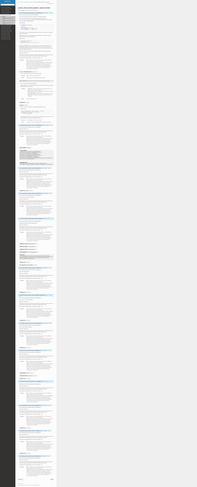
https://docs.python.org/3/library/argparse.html (27, 19)
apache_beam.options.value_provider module (8, 23)
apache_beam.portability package (6, 25)
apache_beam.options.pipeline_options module (8, 18)
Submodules (4, 16)
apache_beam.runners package (6, 26)
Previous (21, 479)
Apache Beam (8, 1)
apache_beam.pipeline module (6, 37)
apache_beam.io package (5, 10)
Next (51, 479)
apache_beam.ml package (5, 13)
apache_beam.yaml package (5, 34)
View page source (50, 3)
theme (28, 485)
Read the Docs (36, 485)
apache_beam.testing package (6, 28)
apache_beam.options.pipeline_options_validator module (9, 21)
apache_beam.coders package (6, 7)
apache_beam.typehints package (6, 31)
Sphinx (23, 485)
